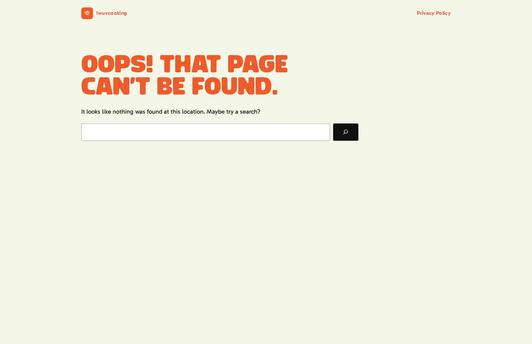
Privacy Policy (434, 13)
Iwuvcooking (111, 13)
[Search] (345, 132)
